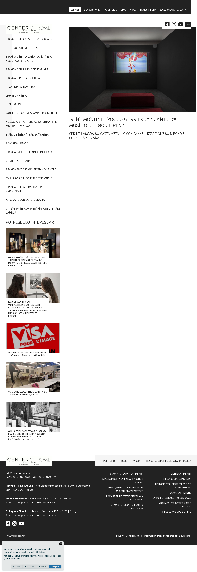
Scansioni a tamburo (20, 86)
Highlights (13, 104)
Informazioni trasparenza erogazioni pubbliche (167, 535)
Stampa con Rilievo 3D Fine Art (27, 69)
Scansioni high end (180, 492)
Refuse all (43, 566)
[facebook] (8, 523)
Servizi (75, 9)
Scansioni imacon (18, 143)
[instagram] (14, 523)
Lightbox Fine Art (181, 473)
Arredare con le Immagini (176, 478)
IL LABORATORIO (92, 9)
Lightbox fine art (18, 95)
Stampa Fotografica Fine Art (126, 473)
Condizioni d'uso (134, 535)
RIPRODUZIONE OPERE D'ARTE (176, 511)
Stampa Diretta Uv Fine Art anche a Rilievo (122, 480)
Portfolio (109, 460)
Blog (124, 460)
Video (136, 460)
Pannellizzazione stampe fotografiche (32, 113)
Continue (16, 566)
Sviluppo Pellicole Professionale (29, 178)
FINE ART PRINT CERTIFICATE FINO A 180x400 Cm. (124, 497)
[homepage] (29, 461)
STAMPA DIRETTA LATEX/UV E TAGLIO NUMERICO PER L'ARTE (29, 58)
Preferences (29, 566)
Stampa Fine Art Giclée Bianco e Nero (31, 169)
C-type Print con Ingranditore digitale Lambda (33, 210)
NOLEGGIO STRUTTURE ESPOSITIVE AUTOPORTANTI (173, 485)
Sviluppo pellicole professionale (172, 497)
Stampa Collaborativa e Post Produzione (26, 189)
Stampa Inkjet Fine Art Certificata (29, 152)
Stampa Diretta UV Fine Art (24, 78)
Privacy (120, 535)
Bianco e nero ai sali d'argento (27, 134)
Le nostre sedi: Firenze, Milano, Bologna (169, 460)
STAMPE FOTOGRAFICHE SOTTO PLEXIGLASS (127, 506)
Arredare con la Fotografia (25, 199)
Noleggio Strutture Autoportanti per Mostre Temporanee (32, 123)
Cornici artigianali (19, 160)
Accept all (55, 566)
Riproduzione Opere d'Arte (24, 47)
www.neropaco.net (16, 535)
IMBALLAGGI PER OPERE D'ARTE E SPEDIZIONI (174, 504)
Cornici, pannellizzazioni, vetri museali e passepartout (125, 489)
